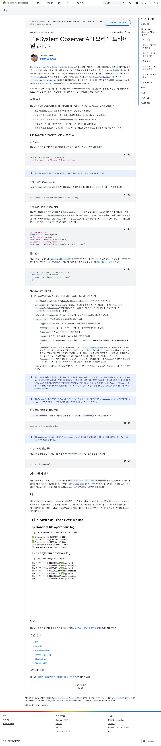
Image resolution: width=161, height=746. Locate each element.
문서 (37, 3)
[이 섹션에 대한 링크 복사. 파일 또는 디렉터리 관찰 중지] (60, 410)
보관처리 (59, 727)
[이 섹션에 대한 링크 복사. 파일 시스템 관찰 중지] (53, 448)
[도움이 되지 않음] (129, 32)
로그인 (155, 3)
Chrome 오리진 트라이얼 (85, 484)
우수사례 (50, 3)
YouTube (111, 724)
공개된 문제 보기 (8, 724)
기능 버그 (37, 440)
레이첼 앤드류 (72, 677)
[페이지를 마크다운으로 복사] (46, 47)
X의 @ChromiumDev (116, 720)
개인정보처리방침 (14, 741)
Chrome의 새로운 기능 (74, 3)
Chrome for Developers (38, 32)
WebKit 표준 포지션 (43, 655)
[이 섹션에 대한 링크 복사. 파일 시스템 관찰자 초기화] (57, 182)
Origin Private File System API (64, 67)
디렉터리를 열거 (74, 383)
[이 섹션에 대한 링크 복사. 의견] (37, 621)
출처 (116, 70)
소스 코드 (100, 501)
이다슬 (40, 677)
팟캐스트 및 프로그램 (63, 731)
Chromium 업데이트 (63, 720)
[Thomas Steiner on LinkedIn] (44, 60)
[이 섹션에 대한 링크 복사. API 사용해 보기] (51, 473)
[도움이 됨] (125, 32)
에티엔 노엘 (61, 677)
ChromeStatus (41, 659)
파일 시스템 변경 (60, 259)
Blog (5, 10)
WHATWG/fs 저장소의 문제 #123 (85, 628)
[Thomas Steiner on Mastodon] (48, 60)
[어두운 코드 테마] (125, 154)
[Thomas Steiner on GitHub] (41, 60)
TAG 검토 (39, 646)
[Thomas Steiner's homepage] (54, 60)
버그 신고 (6, 720)
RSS (109, 731)
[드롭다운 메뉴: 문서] (42, 2)
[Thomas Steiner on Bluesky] (51, 60)
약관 (4, 741)
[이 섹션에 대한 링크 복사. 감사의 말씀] (46, 670)
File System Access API (40, 67)
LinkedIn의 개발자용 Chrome (118, 727)
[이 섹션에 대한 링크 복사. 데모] (37, 494)
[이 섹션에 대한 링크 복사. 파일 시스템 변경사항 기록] (53, 291)
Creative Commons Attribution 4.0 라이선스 (70, 698)
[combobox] (114, 3)
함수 (98, 187)
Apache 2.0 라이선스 (120, 698)
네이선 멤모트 (50, 677)
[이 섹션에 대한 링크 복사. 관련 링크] (43, 635)
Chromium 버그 (41, 663)
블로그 (60, 3)
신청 (69, 484)
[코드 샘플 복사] (129, 154)
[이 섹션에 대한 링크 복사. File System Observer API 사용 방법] (76, 135)
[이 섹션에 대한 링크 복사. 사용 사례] (43, 99)
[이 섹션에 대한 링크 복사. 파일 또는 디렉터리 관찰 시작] (60, 207)
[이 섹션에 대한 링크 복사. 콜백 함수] (41, 253)
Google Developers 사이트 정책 (58, 701)
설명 (93, 173)
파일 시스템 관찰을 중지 (94, 347)
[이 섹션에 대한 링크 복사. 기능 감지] (41, 142)
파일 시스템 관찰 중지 (105, 262)
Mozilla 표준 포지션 (43, 650)
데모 (37, 501)
